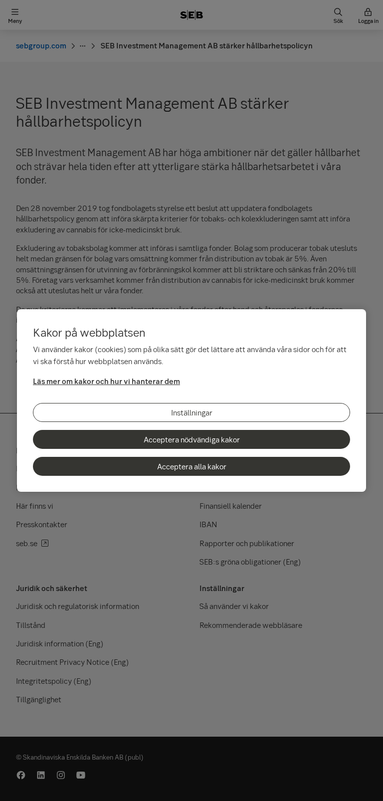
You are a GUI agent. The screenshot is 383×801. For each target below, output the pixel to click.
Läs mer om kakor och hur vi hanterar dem (106, 381)
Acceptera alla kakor (191, 466)
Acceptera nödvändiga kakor (192, 439)
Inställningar (191, 412)
